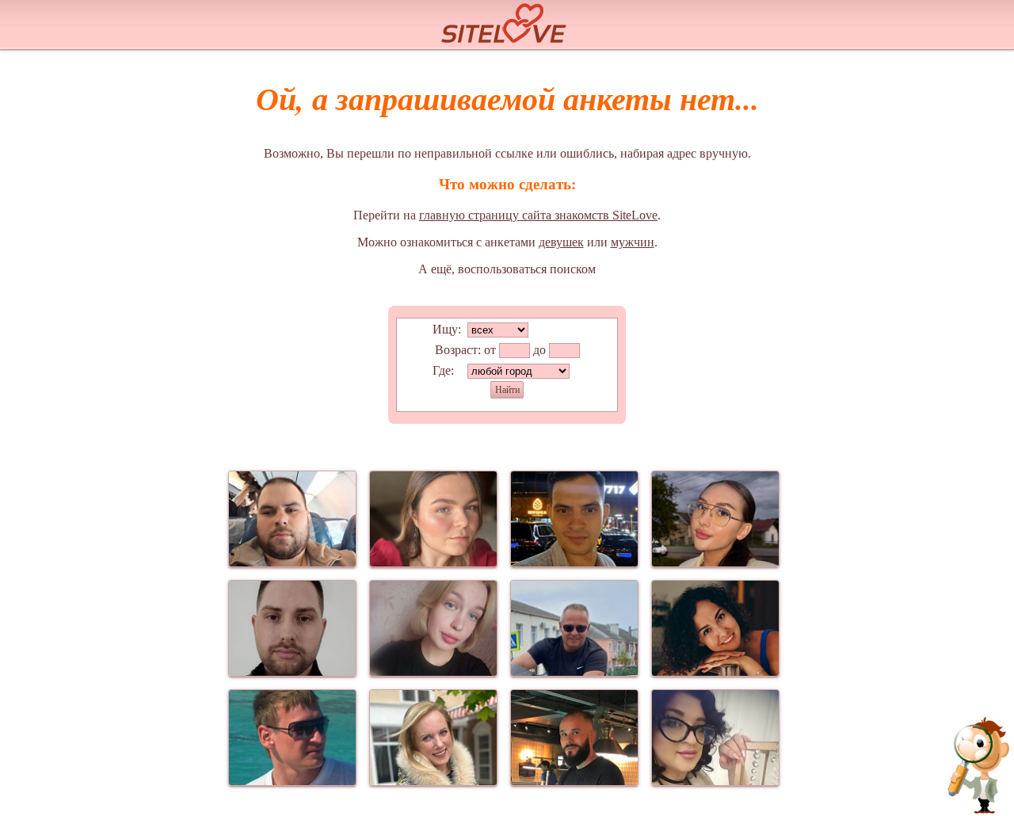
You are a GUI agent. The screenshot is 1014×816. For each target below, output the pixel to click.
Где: (443, 370)
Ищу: (447, 329)
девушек (561, 242)
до (539, 350)
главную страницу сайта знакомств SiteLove (538, 215)
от (490, 350)
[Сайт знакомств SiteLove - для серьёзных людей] (507, 21)
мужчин (632, 242)
